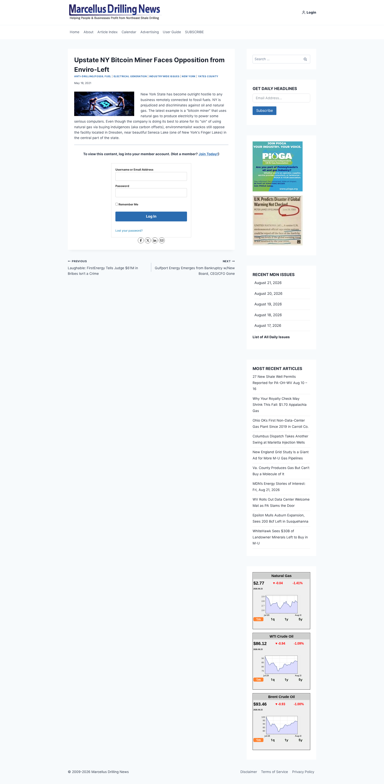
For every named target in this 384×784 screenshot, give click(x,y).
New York (189, 76)
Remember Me (128, 204)
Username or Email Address (134, 169)
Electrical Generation (130, 76)
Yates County (208, 76)
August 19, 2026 (268, 304)
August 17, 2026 (267, 325)
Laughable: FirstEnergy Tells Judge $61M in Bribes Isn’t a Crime (103, 268)
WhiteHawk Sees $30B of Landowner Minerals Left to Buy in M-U (280, 537)
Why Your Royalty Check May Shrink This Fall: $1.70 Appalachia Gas (280, 405)
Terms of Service (274, 772)
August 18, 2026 (268, 315)
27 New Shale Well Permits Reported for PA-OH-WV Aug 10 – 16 (280, 383)
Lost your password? (129, 230)
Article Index (107, 32)
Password (122, 186)
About (88, 32)
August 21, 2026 (268, 283)
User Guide (172, 32)
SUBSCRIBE (194, 32)
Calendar (129, 32)
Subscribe (264, 110)
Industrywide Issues (164, 76)
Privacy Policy (303, 772)
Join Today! (208, 154)
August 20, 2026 (268, 293)
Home (74, 32)
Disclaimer (248, 772)
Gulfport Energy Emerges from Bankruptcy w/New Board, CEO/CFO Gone (195, 268)
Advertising (149, 32)
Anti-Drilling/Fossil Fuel (92, 76)
